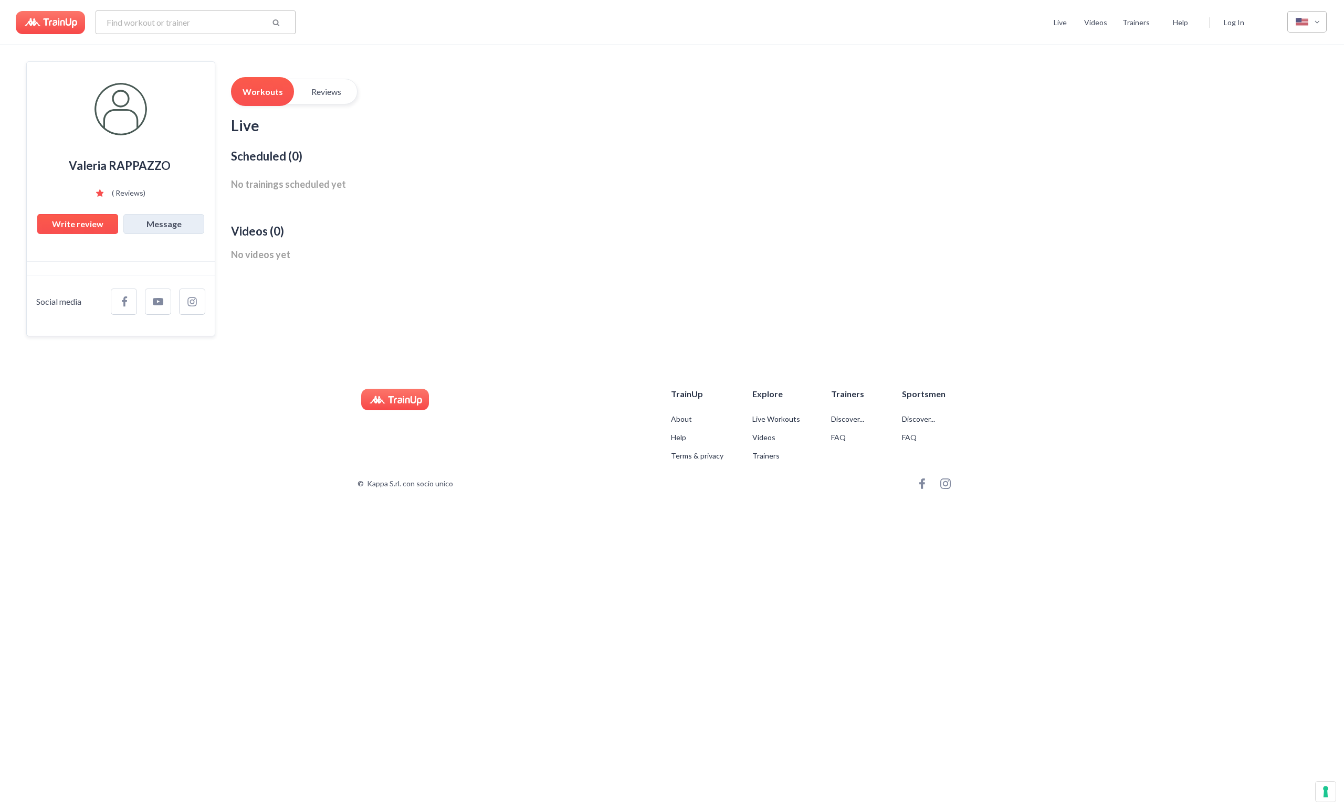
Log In (1234, 22)
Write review (77, 224)
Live (1060, 22)
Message (164, 224)
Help (1180, 22)
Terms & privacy (697, 456)
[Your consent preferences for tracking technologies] (1326, 792)
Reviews (326, 92)
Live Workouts (776, 419)
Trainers (1136, 22)
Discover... (848, 419)
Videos (1095, 22)
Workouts (263, 92)
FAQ (838, 437)
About (681, 419)
